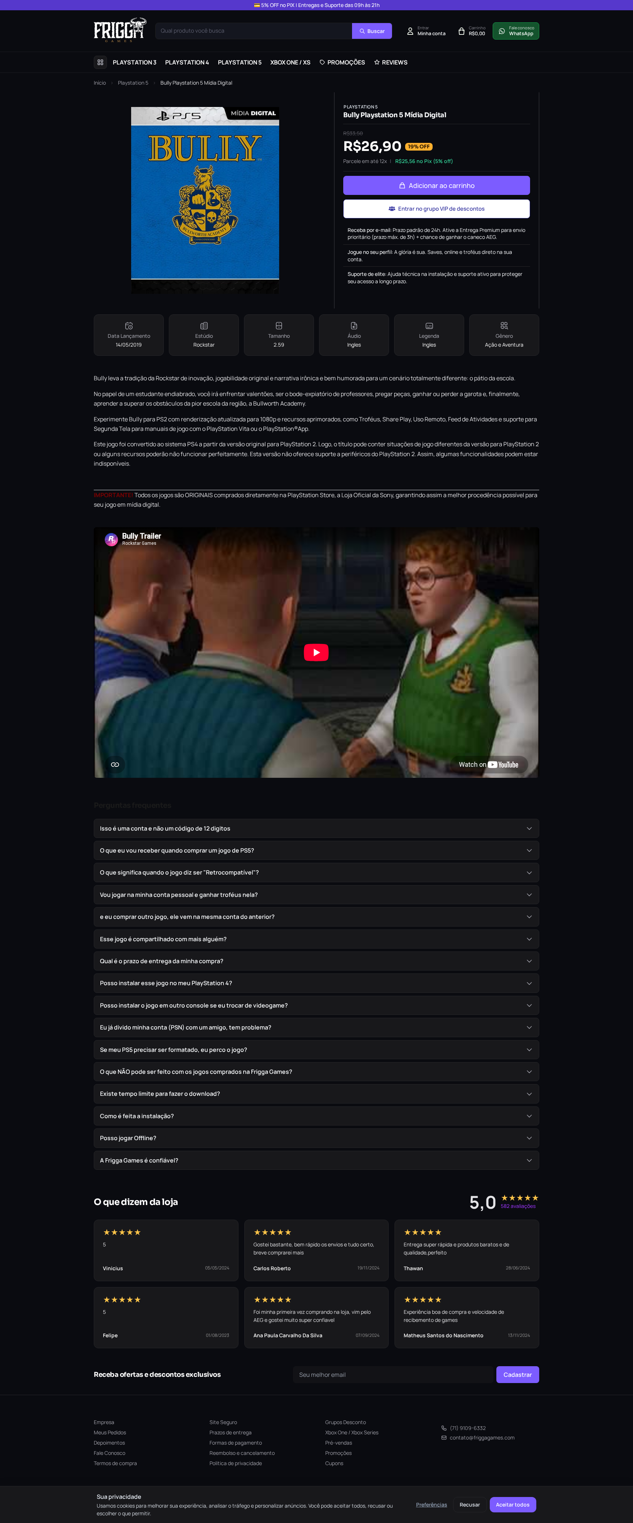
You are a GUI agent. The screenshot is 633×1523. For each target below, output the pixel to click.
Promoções (338, 1452)
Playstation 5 (133, 82)
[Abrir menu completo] (100, 62)
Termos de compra (115, 1463)
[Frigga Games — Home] (120, 30)
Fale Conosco (109, 1452)
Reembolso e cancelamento (242, 1452)
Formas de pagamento (236, 1442)
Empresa (104, 1422)
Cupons (334, 1463)
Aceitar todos (513, 1504)
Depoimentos (109, 1442)
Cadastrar (518, 1375)
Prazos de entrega (231, 1432)
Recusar (470, 1504)
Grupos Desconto (345, 1422)
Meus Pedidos (110, 1432)
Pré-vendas (338, 1442)
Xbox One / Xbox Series (351, 1432)
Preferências (431, 1504)
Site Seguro (223, 1422)
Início (100, 82)
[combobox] (254, 31)
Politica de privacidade (236, 1463)
